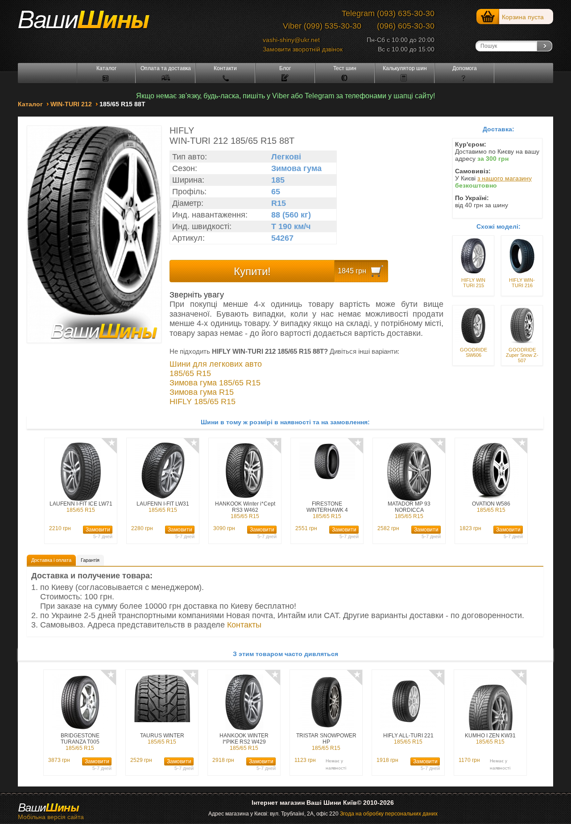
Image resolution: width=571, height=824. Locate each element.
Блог (285, 68)
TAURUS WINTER (162, 738)
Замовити (98, 530)
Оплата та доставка (166, 68)
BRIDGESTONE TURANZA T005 (80, 741)
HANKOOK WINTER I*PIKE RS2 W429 (244, 741)
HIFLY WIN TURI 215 (473, 282)
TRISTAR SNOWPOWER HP (326, 741)
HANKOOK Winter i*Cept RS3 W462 (245, 510)
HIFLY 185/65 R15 (203, 401)
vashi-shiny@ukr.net (291, 39)
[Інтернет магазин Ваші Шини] (94, 23)
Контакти (225, 68)
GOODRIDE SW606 (473, 352)
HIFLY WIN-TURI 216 (522, 282)
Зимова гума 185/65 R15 (215, 382)
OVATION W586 (491, 507)
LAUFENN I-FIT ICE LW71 (81, 507)
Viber (292, 25)
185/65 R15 (190, 373)
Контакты (244, 624)
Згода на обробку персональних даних (389, 814)
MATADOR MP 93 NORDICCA (409, 510)
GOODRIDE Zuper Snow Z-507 (522, 355)
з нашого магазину (504, 178)
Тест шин (344, 68)
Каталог (106, 68)
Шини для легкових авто (216, 364)
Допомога (464, 68)
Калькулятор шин (405, 68)
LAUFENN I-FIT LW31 (163, 507)
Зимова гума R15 (202, 392)
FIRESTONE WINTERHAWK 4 (327, 510)
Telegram (358, 13)
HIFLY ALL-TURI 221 (408, 738)
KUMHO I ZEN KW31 (490, 738)
